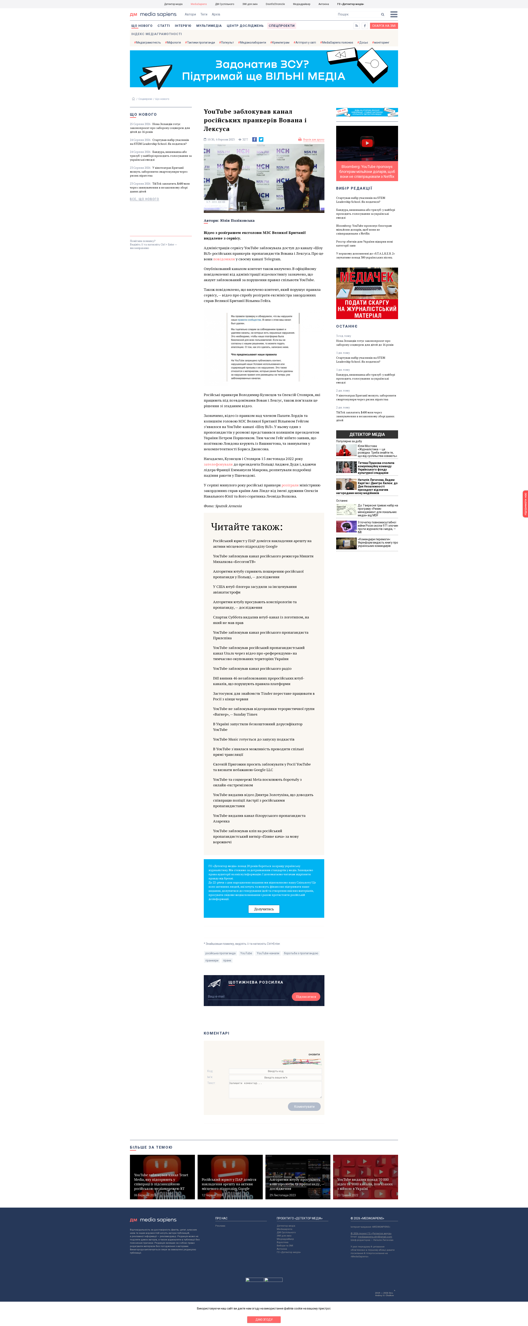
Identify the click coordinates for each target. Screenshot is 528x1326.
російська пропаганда (220, 953)
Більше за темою (151, 1147)
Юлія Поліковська (237, 220)
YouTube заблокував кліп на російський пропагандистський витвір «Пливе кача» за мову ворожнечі (256, 836)
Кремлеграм (280, 42)
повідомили (224, 258)
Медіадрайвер (301, 4)
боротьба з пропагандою (301, 953)
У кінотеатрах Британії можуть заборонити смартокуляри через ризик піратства (158, 171)
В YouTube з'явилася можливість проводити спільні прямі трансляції (258, 751)
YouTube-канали (268, 953)
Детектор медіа (173, 4)
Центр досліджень (245, 26)
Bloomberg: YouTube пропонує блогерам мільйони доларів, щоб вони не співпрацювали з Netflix (364, 229)
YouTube (246, 953)
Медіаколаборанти (253, 42)
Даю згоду (264, 1319)
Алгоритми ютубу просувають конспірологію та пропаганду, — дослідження (255, 604)
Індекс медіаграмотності (156, 34)
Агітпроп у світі (306, 42)
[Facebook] (254, 139)
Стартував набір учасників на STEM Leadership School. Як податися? (159, 142)
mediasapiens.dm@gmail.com (375, 1236)
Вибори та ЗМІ (285, 1245)
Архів (216, 14)
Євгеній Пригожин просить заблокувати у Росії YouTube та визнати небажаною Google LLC (262, 767)
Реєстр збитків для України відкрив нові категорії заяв (364, 243)
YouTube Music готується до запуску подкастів (254, 739)
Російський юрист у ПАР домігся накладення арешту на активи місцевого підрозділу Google (262, 543)
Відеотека (282, 1242)
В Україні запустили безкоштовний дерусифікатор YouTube (257, 726)
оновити (314, 1054)
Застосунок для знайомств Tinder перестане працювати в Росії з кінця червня (264, 696)
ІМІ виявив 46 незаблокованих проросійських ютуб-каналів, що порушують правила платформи (258, 681)
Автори (190, 14)
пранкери (211, 960)
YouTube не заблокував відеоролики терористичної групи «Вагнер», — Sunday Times (264, 711)
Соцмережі (145, 98)
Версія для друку (313, 139)
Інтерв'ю (183, 26)
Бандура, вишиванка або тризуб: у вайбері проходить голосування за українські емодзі (161, 156)
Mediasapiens (284, 1229)
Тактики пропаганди (201, 42)
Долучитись (264, 909)
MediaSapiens (199, 4)
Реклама (220, 1226)
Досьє (363, 42)
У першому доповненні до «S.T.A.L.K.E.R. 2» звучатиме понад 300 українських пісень (365, 255)
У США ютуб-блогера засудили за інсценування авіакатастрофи (255, 589)
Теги (203, 14)
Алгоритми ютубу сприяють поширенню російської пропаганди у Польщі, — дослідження (258, 574)
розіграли (290, 485)
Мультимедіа (209, 26)
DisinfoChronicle (275, 4)
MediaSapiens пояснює (337, 42)
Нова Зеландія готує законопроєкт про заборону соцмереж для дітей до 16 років (160, 128)
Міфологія (174, 42)
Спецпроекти (282, 26)
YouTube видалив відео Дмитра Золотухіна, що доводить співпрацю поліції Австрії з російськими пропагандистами (263, 800)
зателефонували (218, 464)
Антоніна (323, 4)
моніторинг (381, 42)
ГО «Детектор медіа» (350, 4)
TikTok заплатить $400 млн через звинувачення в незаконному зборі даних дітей (160, 187)
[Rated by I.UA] (255, 1280)
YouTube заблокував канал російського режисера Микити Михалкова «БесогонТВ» (263, 558)
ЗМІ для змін (250, 4)
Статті (164, 26)
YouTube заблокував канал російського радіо (252, 668)
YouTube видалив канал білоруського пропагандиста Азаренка (259, 818)
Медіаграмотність (148, 42)
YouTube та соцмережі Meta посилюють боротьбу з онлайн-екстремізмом (257, 782)
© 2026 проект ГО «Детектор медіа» (371, 1233)
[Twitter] (261, 139)
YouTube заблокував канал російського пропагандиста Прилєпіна (260, 635)
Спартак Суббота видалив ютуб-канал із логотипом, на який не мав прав (261, 620)
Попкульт (227, 42)
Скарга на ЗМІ (384, 25)
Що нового (142, 26)
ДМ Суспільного (224, 4)
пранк (227, 960)
